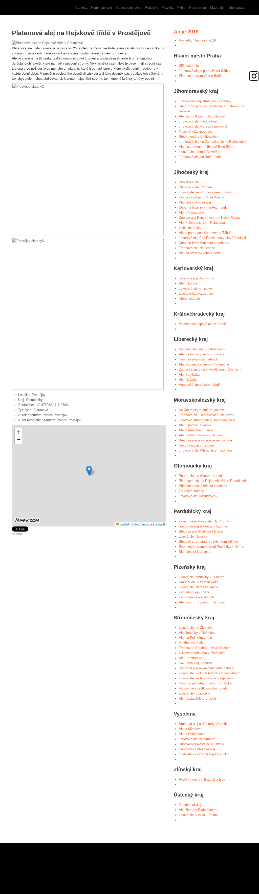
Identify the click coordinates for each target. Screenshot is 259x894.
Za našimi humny (191, 491)
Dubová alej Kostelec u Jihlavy (201, 744)
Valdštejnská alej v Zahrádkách (202, 349)
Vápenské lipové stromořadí (199, 385)
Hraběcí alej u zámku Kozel (199, 582)
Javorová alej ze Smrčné (197, 739)
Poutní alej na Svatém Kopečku (202, 476)
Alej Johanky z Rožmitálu (197, 633)
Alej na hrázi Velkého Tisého (200, 253)
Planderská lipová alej (195, 202)
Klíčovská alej (189, 66)
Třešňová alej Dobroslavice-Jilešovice (206, 415)
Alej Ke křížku (189, 374)
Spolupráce (237, 7)
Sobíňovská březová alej (197, 749)
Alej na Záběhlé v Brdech (197, 698)
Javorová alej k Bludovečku (199, 496)
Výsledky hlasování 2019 (197, 40)
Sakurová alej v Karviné (196, 445)
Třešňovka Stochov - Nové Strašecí (205, 648)
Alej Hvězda (188, 379)
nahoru (17, 534)
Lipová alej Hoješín (193, 536)
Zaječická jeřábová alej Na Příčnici (204, 521)
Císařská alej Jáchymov (196, 278)
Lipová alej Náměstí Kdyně (198, 587)
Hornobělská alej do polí (196, 597)
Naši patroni (198, 7)
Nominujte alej (101, 7)
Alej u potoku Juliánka (195, 425)
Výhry (181, 7)
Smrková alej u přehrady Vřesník (203, 724)
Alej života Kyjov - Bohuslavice (202, 116)
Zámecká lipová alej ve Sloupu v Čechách (210, 369)
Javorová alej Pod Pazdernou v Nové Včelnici (212, 238)
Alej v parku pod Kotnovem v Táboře (205, 233)
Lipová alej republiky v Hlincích (201, 577)
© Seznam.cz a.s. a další (148, 524)
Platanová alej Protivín (195, 187)
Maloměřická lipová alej (196, 131)
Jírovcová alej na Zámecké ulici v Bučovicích (212, 142)
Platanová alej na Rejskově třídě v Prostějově (212, 481)
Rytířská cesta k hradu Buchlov (202, 779)
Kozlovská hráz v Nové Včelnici (202, 197)
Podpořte (151, 7)
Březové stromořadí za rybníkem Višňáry (209, 541)
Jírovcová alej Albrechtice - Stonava (205, 450)
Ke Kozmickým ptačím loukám (201, 410)
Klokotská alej (189, 182)
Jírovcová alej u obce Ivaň (198, 121)
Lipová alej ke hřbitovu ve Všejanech (206, 678)
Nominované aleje (128, 7)
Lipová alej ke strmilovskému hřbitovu (206, 192)
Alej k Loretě (188, 283)
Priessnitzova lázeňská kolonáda (203, 486)
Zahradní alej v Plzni (194, 592)
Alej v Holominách (192, 734)
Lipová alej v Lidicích (194, 693)
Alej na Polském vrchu (195, 638)
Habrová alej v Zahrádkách (198, 359)
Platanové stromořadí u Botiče (201, 76)
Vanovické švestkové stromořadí (203, 688)
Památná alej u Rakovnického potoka (206, 668)
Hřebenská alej (190, 298)
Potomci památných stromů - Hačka (205, 683)
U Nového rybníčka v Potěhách (202, 653)
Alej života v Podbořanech (198, 810)
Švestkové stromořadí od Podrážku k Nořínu (211, 546)
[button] (89, 470)
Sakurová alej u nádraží (196, 663)
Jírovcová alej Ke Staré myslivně (203, 126)
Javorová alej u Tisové (195, 288)
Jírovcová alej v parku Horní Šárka (204, 71)
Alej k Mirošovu (190, 729)
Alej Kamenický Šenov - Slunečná (204, 364)
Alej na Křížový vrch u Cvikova (201, 354)
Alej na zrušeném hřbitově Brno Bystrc (207, 147)
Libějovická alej (190, 228)
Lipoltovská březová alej (196, 293)
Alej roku (81, 7)
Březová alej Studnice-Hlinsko (201, 531)
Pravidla (168, 7)
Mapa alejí (217, 7)
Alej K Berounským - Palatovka (202, 223)
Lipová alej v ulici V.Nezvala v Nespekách (209, 673)
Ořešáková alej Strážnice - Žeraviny (205, 101)
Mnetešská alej (190, 805)
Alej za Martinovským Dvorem (201, 435)
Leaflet (124, 524)
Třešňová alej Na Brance (197, 248)
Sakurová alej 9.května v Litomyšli (204, 526)
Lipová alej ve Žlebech (195, 627)
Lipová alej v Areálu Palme (198, 815)
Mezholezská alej (191, 643)
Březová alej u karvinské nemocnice (205, 440)
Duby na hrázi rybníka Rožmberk (203, 207)
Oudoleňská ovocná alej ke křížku (204, 754)
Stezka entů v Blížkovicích (199, 136)
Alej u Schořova (190, 658)
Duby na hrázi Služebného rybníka (204, 243)
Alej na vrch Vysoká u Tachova (202, 602)
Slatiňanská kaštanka (194, 552)
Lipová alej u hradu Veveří (198, 152)
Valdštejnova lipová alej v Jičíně (202, 324)
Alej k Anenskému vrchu (196, 430)
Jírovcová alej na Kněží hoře (200, 157)
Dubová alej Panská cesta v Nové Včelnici (210, 217)
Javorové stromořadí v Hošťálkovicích (207, 420)
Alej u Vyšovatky (191, 212)
